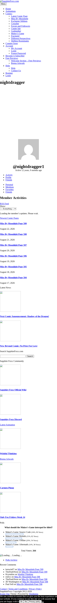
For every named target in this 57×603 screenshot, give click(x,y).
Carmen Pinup (7, 488)
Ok (21, 602)
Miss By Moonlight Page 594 (13, 277)
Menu (3, 4)
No (26, 602)
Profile (8, 177)
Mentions (10, 187)
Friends (9, 180)
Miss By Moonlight (19, 18)
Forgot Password (18, 53)
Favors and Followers (20, 26)
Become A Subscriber (15, 56)
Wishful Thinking (8, 453)
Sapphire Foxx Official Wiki (13, 390)
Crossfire (15, 23)
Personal (9, 184)
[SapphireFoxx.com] (9, 1)
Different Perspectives (20, 38)
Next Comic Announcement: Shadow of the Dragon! (24, 316)
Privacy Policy (35, 589)
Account (9, 46)
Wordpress (33, 594)
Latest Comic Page (19, 16)
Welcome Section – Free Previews (26, 61)
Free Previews (12, 58)
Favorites (10, 189)
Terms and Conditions (18, 589)
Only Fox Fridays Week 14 (12, 517)
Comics (9, 14)
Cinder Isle (16, 28)
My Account (16, 48)
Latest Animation (7, 425)
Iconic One (5, 594)
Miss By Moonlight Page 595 (13, 267)
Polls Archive (11, 560)
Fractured (15, 36)
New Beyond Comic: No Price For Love (18, 346)
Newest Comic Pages (9, 218)
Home (8, 9)
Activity (9, 175)
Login (13, 51)
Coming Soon (12, 43)
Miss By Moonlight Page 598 (13, 234)
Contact (3, 589)
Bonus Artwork (18, 63)
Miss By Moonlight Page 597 (13, 245)
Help (8, 66)
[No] (43, 602)
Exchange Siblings (19, 21)
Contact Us (16, 70)
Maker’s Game (17, 33)
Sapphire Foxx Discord (11, 419)
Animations (11, 11)
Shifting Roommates (20, 41)
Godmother (16, 31)
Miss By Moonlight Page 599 (13, 223)
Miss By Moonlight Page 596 (13, 256)
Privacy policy (35, 602)
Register (9, 73)
